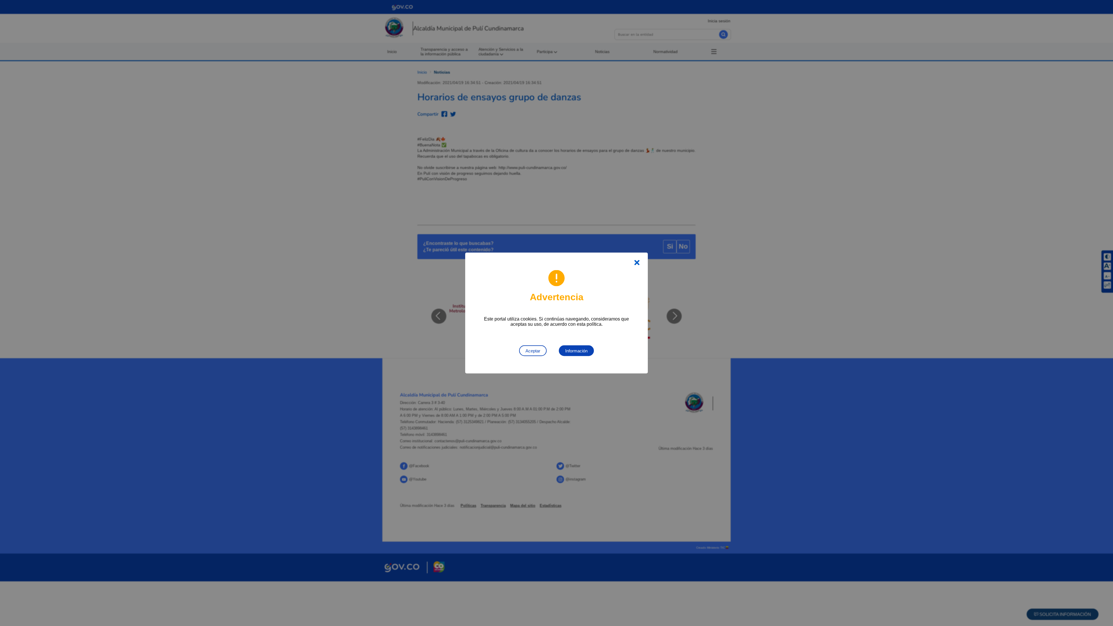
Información (576, 350)
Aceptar (532, 350)
